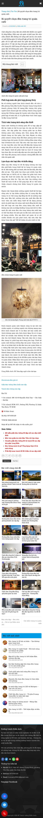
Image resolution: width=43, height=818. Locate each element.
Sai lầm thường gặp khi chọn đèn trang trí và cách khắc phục (23, 665)
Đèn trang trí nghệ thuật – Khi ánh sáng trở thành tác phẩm (24, 650)
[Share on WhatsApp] (3, 455)
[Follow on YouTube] (17, 759)
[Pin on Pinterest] (16, 455)
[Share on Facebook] (6, 455)
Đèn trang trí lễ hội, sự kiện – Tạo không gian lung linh (24, 642)
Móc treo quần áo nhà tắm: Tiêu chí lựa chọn (22, 438)
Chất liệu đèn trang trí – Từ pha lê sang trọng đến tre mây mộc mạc (24, 695)
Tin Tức (14, 11)
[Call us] (13, 759)
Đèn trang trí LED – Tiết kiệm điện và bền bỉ (24, 710)
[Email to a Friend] (13, 455)
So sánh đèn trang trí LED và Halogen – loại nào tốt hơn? (23, 687)
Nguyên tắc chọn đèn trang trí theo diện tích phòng (24, 680)
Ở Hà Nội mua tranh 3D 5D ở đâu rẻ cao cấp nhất (23, 451)
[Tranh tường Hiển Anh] (21, 3)
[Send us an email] (10, 759)
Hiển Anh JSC (21, 26)
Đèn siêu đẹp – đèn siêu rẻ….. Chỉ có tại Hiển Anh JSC (11, 622)
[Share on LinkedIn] (20, 455)
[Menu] (3, 3)
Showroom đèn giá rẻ (10, 380)
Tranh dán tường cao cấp (11, 389)
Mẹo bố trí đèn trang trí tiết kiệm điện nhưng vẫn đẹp (23, 657)
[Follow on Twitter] (6, 759)
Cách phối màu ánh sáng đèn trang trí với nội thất (23, 672)
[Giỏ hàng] (41, 3)
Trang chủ (6, 11)
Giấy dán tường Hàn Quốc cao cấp (14, 384)
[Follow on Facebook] (2, 759)
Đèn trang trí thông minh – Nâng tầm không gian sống (23, 702)
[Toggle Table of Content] (21, 64)
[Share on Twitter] (9, 455)
